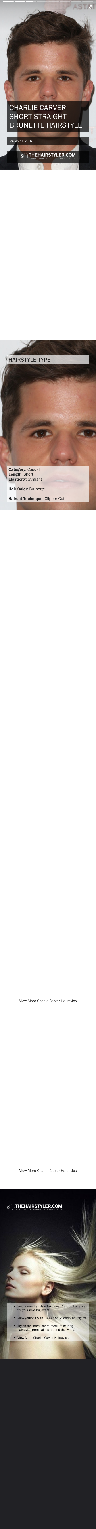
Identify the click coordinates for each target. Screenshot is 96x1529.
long (70, 1326)
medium (56, 1326)
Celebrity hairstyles (72, 1318)
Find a (22, 1306)
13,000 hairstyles (74, 1306)
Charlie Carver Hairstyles (51, 1337)
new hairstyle (36, 1306)
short (45, 1326)
